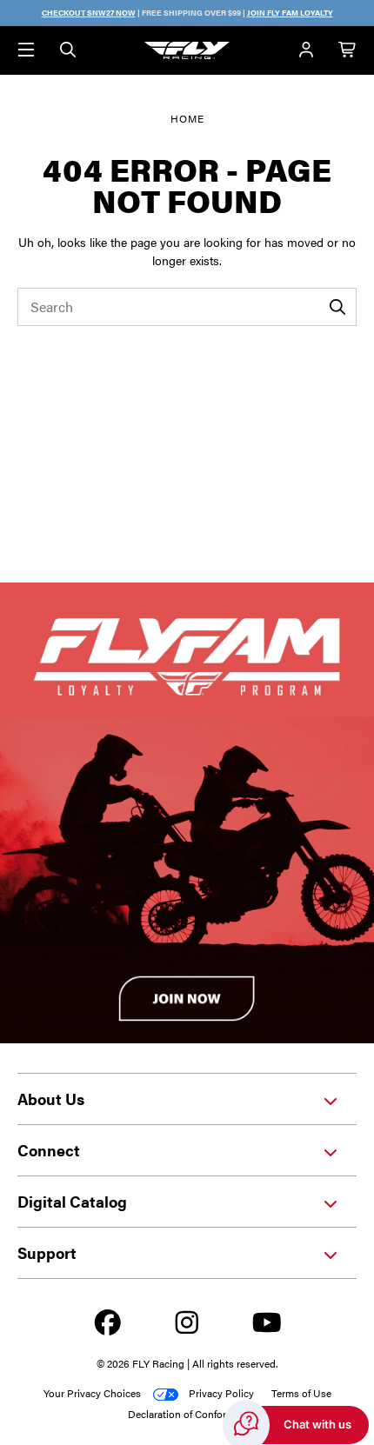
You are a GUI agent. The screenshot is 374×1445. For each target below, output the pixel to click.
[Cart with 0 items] (348, 50)
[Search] (67, 50)
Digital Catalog (72, 1201)
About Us (50, 1098)
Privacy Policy (221, 1393)
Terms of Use (301, 1393)
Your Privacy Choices (92, 1393)
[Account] (306, 50)
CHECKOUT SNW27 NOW (89, 12)
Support (47, 1252)
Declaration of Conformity (187, 1414)
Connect (48, 1150)
